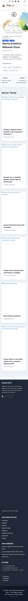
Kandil (12, 40)
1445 (4, 67)
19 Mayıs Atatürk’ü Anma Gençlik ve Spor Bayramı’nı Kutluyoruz (13, 132)
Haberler (5, 40)
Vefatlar (4, 525)
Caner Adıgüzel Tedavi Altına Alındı (12, 551)
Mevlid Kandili (13, 70)
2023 (9, 67)
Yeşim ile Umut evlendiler (6, 80)
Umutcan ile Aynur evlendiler (21, 80)
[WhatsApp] (9, 1)
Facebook (6, 576)
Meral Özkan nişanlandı (12, 316)
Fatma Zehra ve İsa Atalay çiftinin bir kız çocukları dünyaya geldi (13, 361)
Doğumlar (5, 530)
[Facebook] (15, 1)
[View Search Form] (25, 1)
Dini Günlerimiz (17, 67)
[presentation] (14, 111)
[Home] (2, 36)
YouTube (5, 580)
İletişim (4, 538)
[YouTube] (18, 1)
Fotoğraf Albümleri (7, 533)
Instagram (6, 578)
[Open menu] (24, 5)
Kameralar (5, 535)
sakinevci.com (14, 596)
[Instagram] (12, 1)
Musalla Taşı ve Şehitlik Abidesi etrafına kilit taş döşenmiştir (12, 179)
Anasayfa (4, 520)
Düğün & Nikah (6, 528)
